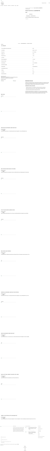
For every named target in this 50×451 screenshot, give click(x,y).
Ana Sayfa (39, 427)
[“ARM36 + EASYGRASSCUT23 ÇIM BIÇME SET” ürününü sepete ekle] (2, 422)
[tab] (19, 43)
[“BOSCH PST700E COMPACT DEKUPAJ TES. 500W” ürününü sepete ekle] (2, 381)
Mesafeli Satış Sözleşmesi (41, 436)
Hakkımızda (39, 431)
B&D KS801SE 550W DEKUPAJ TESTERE (8, 168)
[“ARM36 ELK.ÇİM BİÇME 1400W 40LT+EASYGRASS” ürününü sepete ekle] (2, 298)
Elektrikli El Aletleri (36, 17)
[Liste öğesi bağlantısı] (6, 439)
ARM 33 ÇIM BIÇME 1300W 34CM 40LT (7, 333)
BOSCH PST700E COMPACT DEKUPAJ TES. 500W (10, 374)
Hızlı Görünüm (2, 136)
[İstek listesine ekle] (2, 132)
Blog (38, 432)
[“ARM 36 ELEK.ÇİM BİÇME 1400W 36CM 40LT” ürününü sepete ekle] (2, 134)
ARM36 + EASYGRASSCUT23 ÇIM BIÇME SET (9, 415)
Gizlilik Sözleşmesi (40, 437)
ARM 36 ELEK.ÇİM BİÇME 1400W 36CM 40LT (9, 127)
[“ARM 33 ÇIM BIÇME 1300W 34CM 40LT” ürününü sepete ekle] (2, 339)
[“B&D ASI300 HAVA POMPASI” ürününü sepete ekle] (2, 257)
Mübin (18, 444)
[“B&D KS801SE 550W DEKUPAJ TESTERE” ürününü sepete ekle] (2, 175)
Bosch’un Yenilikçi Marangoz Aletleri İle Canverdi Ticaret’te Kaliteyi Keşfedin (32, 433)
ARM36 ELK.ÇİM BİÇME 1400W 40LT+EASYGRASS (10, 292)
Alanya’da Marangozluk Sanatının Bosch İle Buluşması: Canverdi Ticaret (33, 428)
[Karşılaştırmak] (2, 126)
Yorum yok (33, 434)
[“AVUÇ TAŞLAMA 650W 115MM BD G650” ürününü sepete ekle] (2, 216)
